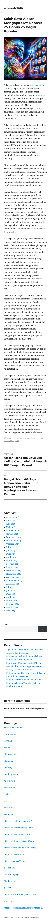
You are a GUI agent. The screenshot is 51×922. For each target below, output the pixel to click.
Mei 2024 (10, 594)
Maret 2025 (11, 560)
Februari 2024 (12, 604)
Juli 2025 (10, 547)
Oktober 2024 (12, 577)
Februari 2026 (13, 530)
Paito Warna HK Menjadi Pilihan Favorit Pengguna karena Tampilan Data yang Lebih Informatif (25, 683)
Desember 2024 (13, 570)
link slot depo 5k (12, 874)
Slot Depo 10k (10, 754)
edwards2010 (13, 8)
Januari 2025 (12, 567)
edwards (10, 438)
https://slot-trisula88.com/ (17, 834)
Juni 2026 (10, 524)
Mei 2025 (10, 554)
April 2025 (11, 557)
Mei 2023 (10, 610)
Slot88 (7, 747)
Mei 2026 (10, 527)
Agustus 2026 (12, 517)
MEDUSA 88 (9, 787)
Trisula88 (8, 814)
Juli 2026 (10, 520)
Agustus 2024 (12, 584)
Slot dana (8, 761)
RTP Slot (8, 741)
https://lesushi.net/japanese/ (18, 821)
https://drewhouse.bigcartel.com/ (20, 894)
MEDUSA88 (9, 781)
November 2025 (13, 540)
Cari (6, 624)
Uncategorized (32, 438)
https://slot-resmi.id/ (14, 854)
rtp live (7, 794)
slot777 (7, 888)
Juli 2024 (10, 587)
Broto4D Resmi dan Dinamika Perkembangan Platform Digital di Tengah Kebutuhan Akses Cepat (26, 672)
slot (5, 801)
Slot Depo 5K (10, 881)
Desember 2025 (13, 537)
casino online (10, 734)
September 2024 (14, 580)
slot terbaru (9, 901)
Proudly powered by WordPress (27, 917)
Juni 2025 (10, 550)
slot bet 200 (9, 868)
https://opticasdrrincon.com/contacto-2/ (23, 908)
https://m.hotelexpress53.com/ (19, 828)
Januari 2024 (12, 607)
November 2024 (13, 574)
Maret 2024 (11, 600)
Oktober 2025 (12, 544)
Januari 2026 (12, 534)
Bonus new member (13, 727)
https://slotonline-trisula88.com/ (20, 848)
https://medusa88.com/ (15, 861)
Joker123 (8, 767)
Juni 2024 (10, 590)
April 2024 (11, 597)
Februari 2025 (12, 564)
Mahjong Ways (11, 774)
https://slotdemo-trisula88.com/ (19, 841)
